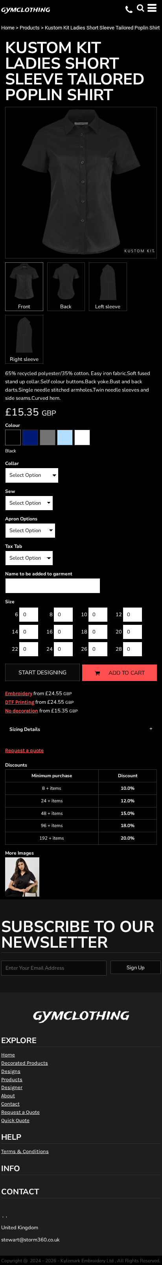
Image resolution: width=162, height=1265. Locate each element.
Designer (11, 1087)
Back (66, 306)
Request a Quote (20, 1112)
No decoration (21, 711)
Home (8, 28)
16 (49, 631)
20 (119, 631)
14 (15, 631)
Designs (10, 1071)
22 (15, 649)
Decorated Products (24, 1063)
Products (30, 28)
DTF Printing (19, 702)
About (8, 1095)
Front (24, 306)
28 (119, 649)
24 (49, 649)
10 (84, 614)
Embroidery (18, 693)
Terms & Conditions (25, 1151)
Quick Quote (15, 1120)
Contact (10, 1104)
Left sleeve (107, 306)
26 (84, 649)
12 (119, 614)
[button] (140, 8)
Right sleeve (24, 359)
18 (84, 631)
